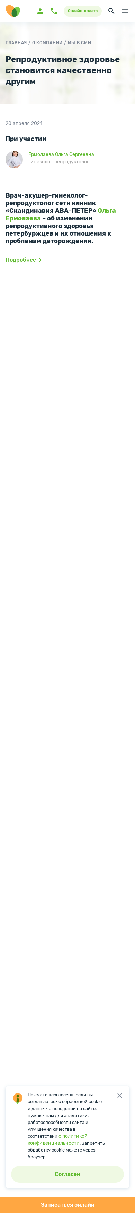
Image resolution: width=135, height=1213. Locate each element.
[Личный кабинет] (40, 11)
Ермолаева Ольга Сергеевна (61, 154)
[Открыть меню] (125, 11)
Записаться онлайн (67, 1205)
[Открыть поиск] (111, 11)
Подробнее (21, 260)
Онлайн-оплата (83, 11)
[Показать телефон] (54, 11)
